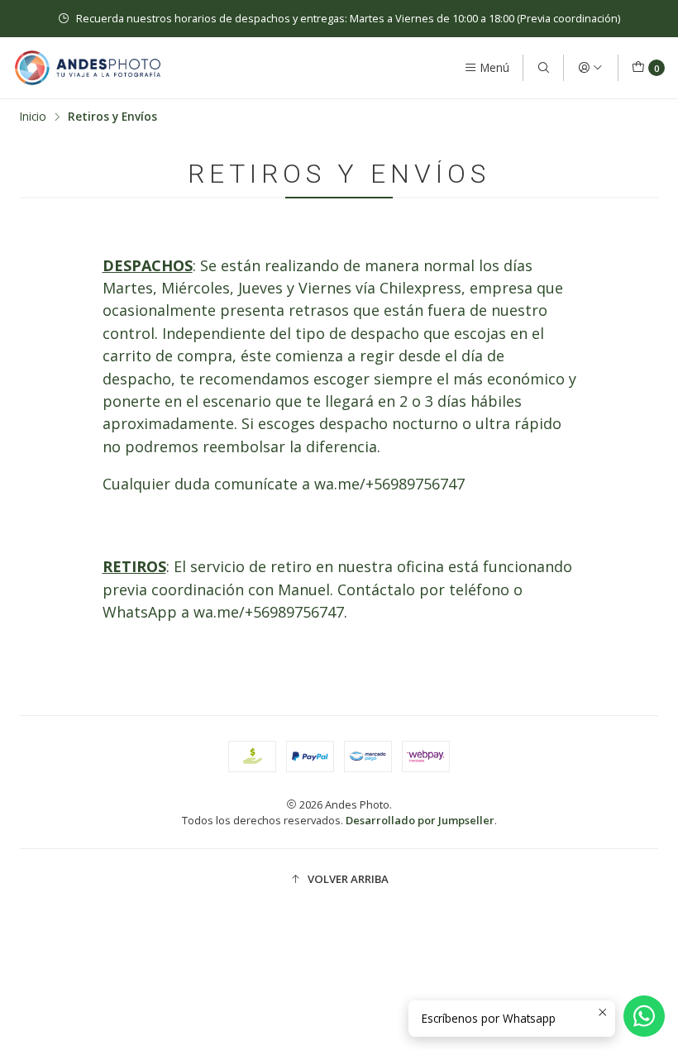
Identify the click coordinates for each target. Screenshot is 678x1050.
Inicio (33, 116)
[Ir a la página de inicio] (87, 67)
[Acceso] (590, 67)
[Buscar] (543, 67)
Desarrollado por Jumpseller (420, 820)
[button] (339, 879)
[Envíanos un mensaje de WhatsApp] (644, 1016)
